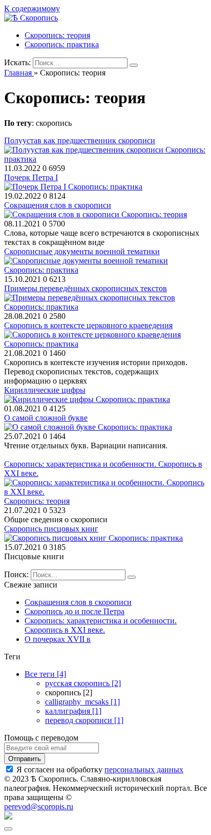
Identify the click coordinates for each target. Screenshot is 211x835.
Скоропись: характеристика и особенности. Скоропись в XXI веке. (101, 625)
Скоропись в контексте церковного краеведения (88, 325)
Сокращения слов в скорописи (57, 205)
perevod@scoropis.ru (38, 806)
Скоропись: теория (57, 35)
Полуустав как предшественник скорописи (79, 140)
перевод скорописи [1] (84, 720)
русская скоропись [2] (83, 683)
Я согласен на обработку (99, 769)
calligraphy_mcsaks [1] (82, 701)
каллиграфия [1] (73, 711)
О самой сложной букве (46, 417)
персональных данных (143, 769)
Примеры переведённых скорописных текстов (85, 288)
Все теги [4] (45, 674)
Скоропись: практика (62, 44)
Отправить (24, 759)
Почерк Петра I (31, 177)
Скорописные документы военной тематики (82, 251)
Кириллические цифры (45, 390)
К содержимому (32, 8)
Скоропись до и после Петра (74, 611)
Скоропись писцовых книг (51, 528)
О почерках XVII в (58, 639)
